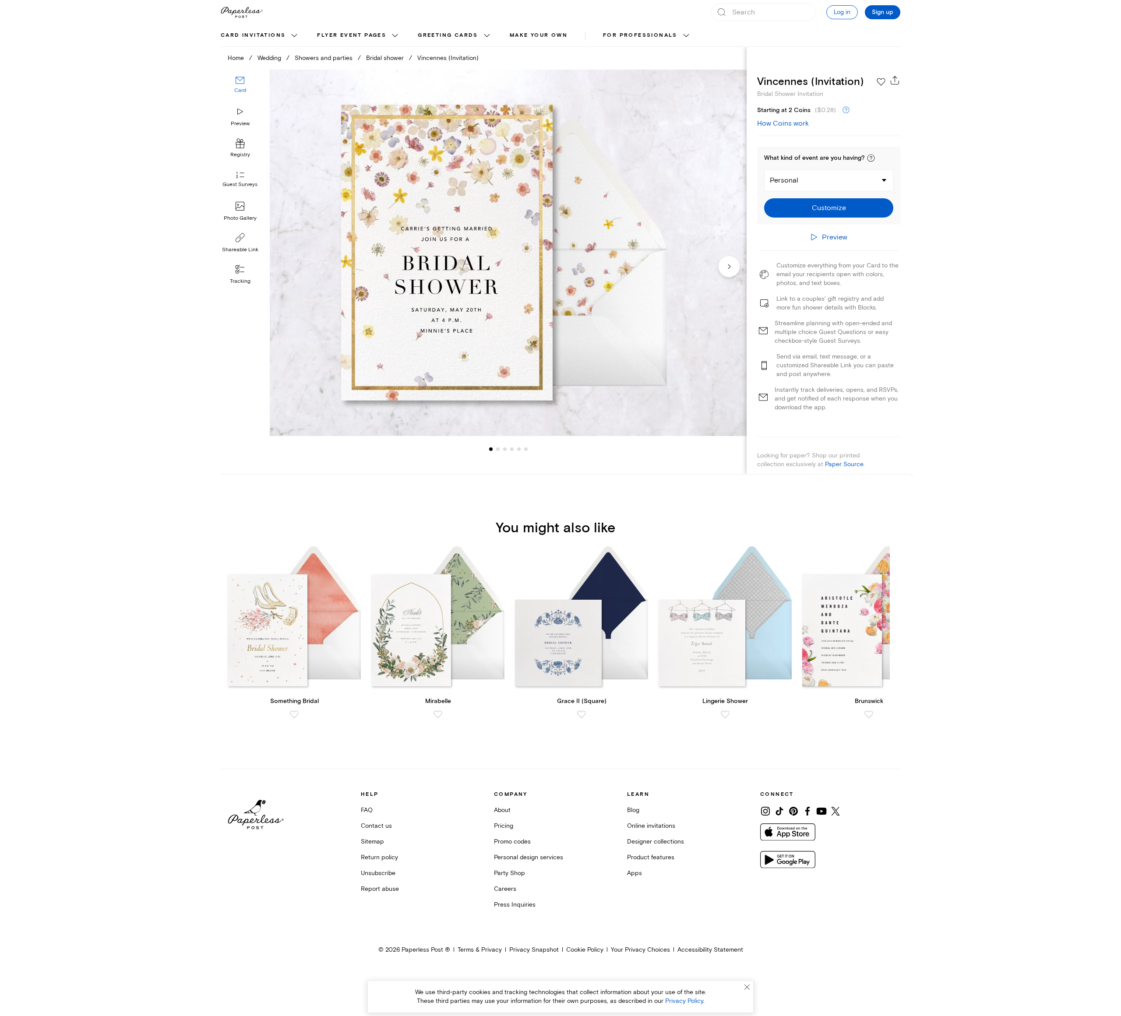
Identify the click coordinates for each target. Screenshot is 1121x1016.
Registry (240, 155)
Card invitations (253, 35)
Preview (240, 123)
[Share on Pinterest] (793, 811)
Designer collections (655, 841)
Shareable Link (240, 249)
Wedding (269, 58)
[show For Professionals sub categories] (686, 36)
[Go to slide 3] (498, 449)
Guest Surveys (239, 185)
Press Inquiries (515, 904)
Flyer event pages (351, 35)
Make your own (539, 35)
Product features (650, 857)
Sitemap (372, 841)
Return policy (379, 857)
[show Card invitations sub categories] (294, 36)
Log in (842, 12)
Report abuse (380, 889)
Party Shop (509, 873)
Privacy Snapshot (534, 949)
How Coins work (783, 123)
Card (240, 91)
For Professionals (640, 35)
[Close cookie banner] (747, 987)
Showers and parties (324, 58)
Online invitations (651, 826)
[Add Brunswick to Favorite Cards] (869, 714)
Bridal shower (385, 58)
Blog (633, 810)
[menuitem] (260, 35)
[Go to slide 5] (512, 449)
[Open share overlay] (895, 80)
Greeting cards (448, 35)
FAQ (367, 810)
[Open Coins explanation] (846, 110)
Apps (634, 873)
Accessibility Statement (710, 949)
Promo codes (512, 841)
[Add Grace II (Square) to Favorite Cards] (581, 714)
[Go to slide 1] (491, 449)
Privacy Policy (684, 1001)
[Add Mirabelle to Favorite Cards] (438, 714)
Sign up (882, 12)
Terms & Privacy (480, 949)
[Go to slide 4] (505, 449)
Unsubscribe (378, 873)
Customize (829, 208)
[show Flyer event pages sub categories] (395, 36)
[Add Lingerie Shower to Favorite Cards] (725, 714)
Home (236, 58)
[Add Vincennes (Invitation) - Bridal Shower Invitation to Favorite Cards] (881, 82)
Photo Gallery (240, 218)
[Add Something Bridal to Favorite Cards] (294, 714)
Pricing (503, 826)
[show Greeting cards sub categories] (487, 36)
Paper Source (844, 464)
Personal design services (528, 857)
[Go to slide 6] (519, 449)
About (502, 810)
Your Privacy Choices (640, 949)
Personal (784, 180)
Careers (505, 889)
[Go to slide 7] (526, 449)
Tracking (240, 281)
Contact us (376, 826)
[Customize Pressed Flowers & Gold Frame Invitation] (508, 253)
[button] (871, 158)
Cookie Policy (584, 949)
